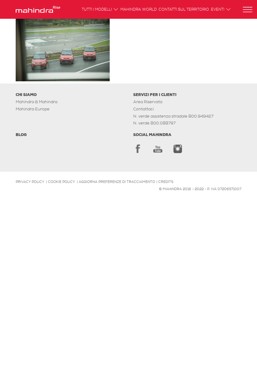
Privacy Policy (30, 181)
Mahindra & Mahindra (36, 101)
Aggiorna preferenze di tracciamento (117, 181)
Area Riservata (147, 101)
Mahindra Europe (33, 109)
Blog (21, 134)
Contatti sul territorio (184, 10)
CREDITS (165, 181)
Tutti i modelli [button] (97, 10)
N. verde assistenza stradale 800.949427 (173, 116)
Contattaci (143, 109)
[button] (247, 9)
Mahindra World (138, 10)
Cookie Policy (61, 181)
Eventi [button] (217, 10)
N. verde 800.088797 (154, 123)
